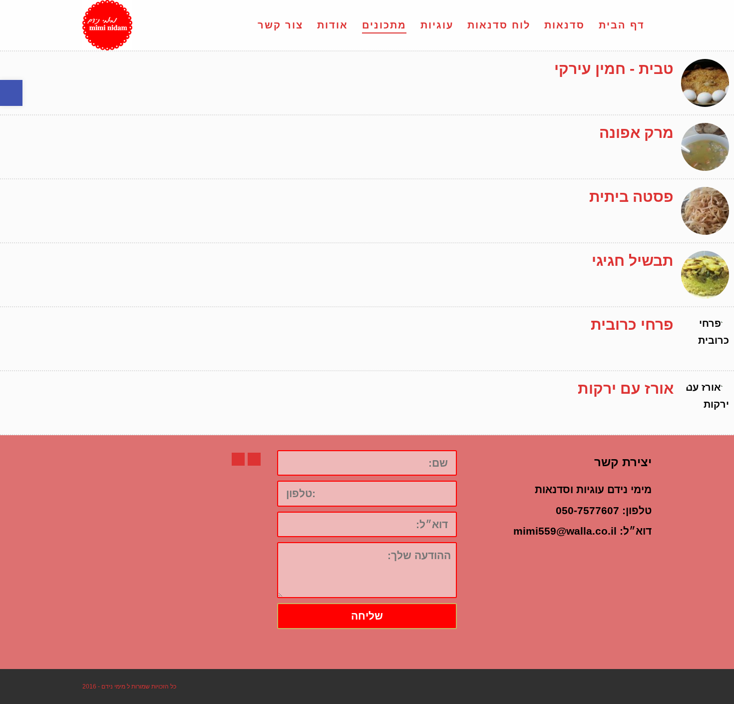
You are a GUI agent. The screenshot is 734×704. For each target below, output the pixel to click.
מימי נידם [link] (113, 686)
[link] (11, 93)
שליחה (367, 616)
